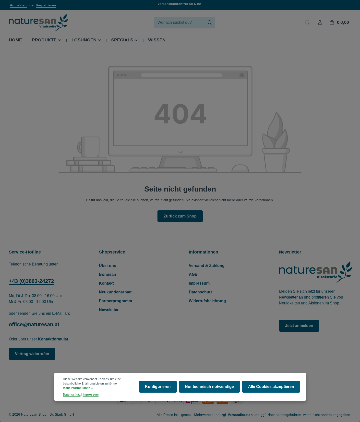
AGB (193, 274)
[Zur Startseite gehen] (38, 22)
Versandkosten (240, 415)
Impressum (199, 283)
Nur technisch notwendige (209, 387)
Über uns (107, 266)
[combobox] (179, 22)
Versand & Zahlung (207, 266)
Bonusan (107, 274)
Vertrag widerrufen (32, 354)
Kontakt (106, 283)
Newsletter (109, 310)
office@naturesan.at (34, 324)
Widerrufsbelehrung (207, 301)
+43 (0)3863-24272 (31, 281)
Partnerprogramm (115, 301)
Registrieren (46, 5)
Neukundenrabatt (115, 292)
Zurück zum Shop (180, 216)
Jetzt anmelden (299, 326)
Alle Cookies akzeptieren (271, 387)
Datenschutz (200, 292)
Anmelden (18, 5)
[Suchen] (210, 22)
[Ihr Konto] (320, 22)
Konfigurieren (158, 387)
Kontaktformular (53, 339)
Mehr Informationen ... (78, 388)
